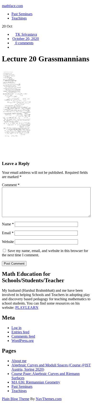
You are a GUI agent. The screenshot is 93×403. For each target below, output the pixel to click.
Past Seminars (21, 386)
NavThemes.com (49, 399)
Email (8, 233)
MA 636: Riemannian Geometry (35, 382)
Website (8, 242)
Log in (16, 328)
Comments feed (23, 336)
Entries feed (20, 332)
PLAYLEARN (26, 308)
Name (8, 224)
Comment (11, 185)
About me (18, 361)
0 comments (23, 43)
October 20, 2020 (25, 39)
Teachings (19, 391)
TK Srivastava (26, 34)
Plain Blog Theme (15, 399)
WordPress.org (22, 341)
